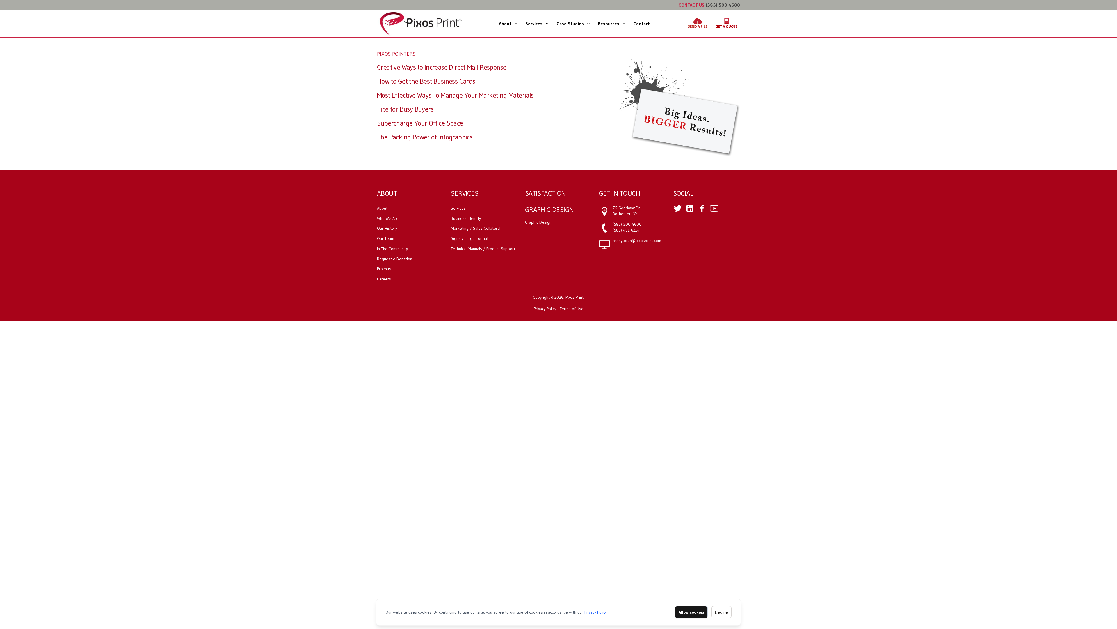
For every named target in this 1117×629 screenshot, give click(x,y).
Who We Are (388, 218)
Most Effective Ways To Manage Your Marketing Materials (455, 95)
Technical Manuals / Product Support (483, 248)
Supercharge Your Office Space (420, 123)
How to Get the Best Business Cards (426, 81)
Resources (608, 23)
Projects (384, 268)
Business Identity (466, 218)
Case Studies (570, 23)
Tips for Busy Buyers (405, 109)
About (505, 23)
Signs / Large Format (469, 238)
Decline (721, 612)
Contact (641, 23)
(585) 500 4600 (723, 5)
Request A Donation (394, 259)
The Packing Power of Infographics (424, 137)
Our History (387, 228)
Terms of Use (572, 308)
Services (534, 23)
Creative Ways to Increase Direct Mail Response (441, 67)
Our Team (385, 238)
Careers (384, 279)
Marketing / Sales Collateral (475, 228)
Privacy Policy (595, 612)
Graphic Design (538, 222)
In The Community (392, 248)
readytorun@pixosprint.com (637, 240)
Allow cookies (691, 612)
